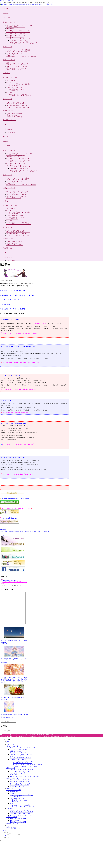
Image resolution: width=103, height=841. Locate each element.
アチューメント (10, 808)
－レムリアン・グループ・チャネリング (22, 806)
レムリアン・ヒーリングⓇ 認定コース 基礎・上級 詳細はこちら (20, 333)
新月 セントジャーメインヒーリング (21, 779)
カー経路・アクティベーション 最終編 (25, 766)
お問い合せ (9, 788)
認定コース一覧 (10, 768)
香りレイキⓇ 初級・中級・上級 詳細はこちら (15, 412)
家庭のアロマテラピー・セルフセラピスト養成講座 (24, 776)
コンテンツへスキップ (6, 0)
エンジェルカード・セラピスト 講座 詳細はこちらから (18, 474)
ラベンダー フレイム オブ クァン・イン (21, 815)
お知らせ (9, 741)
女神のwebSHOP (11, 827)
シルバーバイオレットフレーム (19, 810)
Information (9, 743)
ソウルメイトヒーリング (17, 786)
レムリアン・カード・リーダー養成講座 (21, 769)
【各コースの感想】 (15, 820)
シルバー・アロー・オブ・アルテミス (21, 813)
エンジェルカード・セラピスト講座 (20, 771)
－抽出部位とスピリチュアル (19, 800)
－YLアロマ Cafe (16, 801)
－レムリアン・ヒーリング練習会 (20, 805)
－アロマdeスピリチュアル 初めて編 (21, 795)
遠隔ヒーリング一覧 (12, 778)
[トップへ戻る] (0, 840)
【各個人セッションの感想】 (18, 818)
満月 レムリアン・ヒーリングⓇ (19, 785)
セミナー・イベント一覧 (13, 790)
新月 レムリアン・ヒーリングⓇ (19, 781)
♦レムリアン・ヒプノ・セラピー (19, 756)
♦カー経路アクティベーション (18, 759)
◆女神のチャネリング (16, 751)
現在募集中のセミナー (12, 823)
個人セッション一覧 (12, 746)
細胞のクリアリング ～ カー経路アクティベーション (28, 764)
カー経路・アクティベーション (22, 763)
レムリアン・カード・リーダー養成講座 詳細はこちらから (17, 444)
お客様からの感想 (11, 817)
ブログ (8, 825)
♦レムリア (12, 803)
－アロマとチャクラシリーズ (19, 798)
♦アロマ (12, 793)
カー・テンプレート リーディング (23, 761)
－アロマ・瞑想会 (15, 796)
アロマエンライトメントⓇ (17, 773)
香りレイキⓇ (13, 774)
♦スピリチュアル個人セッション (19, 749)
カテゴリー (4, 729)
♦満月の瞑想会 (14, 791)
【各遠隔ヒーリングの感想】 (18, 822)
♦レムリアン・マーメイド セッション (21, 754)
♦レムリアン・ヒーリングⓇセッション (21, 752)
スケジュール (10, 744)
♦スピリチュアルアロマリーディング (20, 758)
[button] (19, 834)
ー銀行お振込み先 (15, 828)
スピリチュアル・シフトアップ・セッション (22, 747)
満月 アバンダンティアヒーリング (20, 783)
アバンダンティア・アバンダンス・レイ (21, 812)
